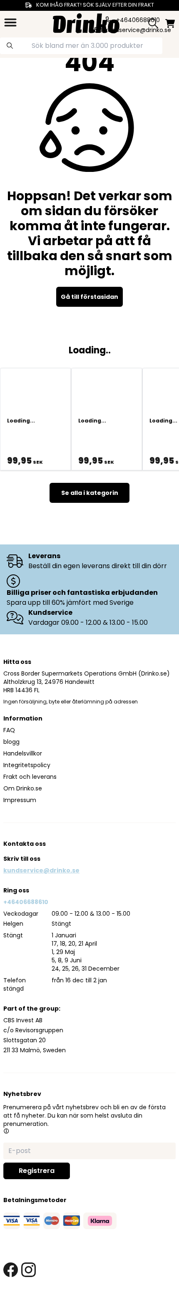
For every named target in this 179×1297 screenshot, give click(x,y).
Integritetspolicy (26, 765)
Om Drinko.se (22, 788)
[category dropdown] (10, 22)
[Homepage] (86, 22)
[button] (6, 1131)
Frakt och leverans (30, 777)
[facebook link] (10, 1269)
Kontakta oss (24, 844)
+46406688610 (25, 902)
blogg (11, 742)
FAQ (9, 730)
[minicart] (170, 23)
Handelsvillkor (22, 753)
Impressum (19, 800)
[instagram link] (28, 1269)
